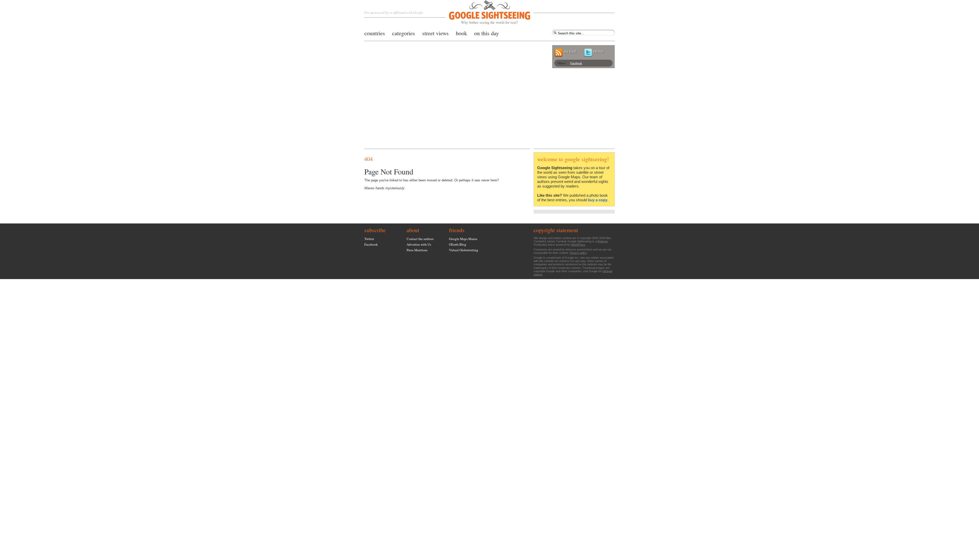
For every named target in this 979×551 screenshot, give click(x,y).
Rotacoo (602, 241)
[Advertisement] (489, 110)
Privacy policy (578, 252)
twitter (599, 51)
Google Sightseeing (483, 12)
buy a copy (597, 200)
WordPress (578, 244)
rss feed (570, 51)
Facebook (576, 63)
